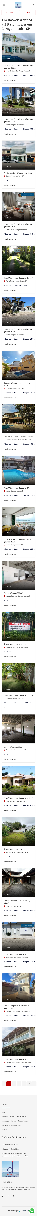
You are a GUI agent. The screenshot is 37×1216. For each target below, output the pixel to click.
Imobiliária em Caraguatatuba (11, 1125)
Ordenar (11, 12)
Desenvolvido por (13, 1210)
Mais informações (10, 80)
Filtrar (29, 12)
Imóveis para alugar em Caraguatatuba (15, 1121)
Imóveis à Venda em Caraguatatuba (14, 1116)
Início (3, 1112)
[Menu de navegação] (4, 4)
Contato (4, 1130)
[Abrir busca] (33, 5)
